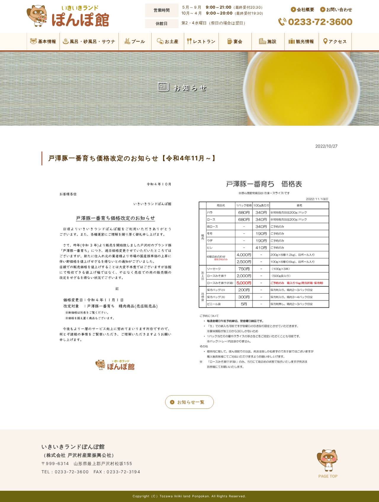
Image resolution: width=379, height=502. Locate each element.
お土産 (171, 41)
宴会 (237, 41)
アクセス (337, 41)
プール (137, 41)
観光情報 (304, 41)
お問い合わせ (339, 9)
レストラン (204, 41)
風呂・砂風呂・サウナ (92, 41)
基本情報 (47, 41)
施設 (271, 41)
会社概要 (305, 9)
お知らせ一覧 (191, 401)
